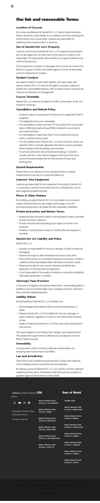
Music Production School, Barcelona (73, 408)
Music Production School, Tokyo (72, 461)
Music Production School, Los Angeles (48, 402)
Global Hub (69, 401)
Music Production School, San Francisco (49, 437)
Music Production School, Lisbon (72, 435)
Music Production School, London (72, 443)
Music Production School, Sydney (72, 452)
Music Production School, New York (47, 428)
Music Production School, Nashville (47, 419)
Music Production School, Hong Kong (73, 426)
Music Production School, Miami (47, 410)
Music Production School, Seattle (47, 446)
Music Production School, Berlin (72, 417)
